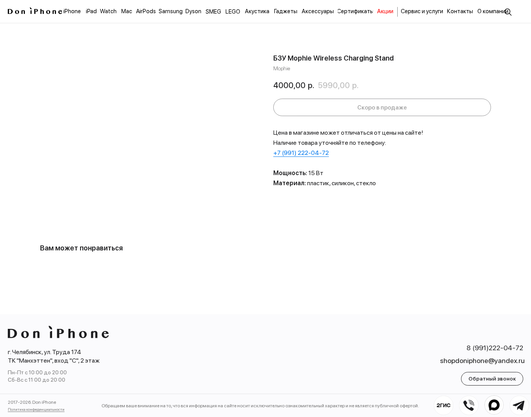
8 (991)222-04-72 (494, 348)
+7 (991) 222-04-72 (301, 152)
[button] (492, 379)
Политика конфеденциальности (36, 409)
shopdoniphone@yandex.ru (482, 360)
